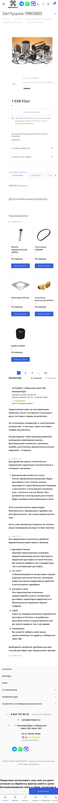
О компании (9, 690)
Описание (17, 175)
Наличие (36, 175)
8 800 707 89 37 (20, 714)
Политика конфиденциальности (22, 704)
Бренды (6, 676)
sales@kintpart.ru (31, 720)
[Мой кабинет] (48, 4)
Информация (10, 697)
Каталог (7, 669)
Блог (5, 683)
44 (45, 373)
